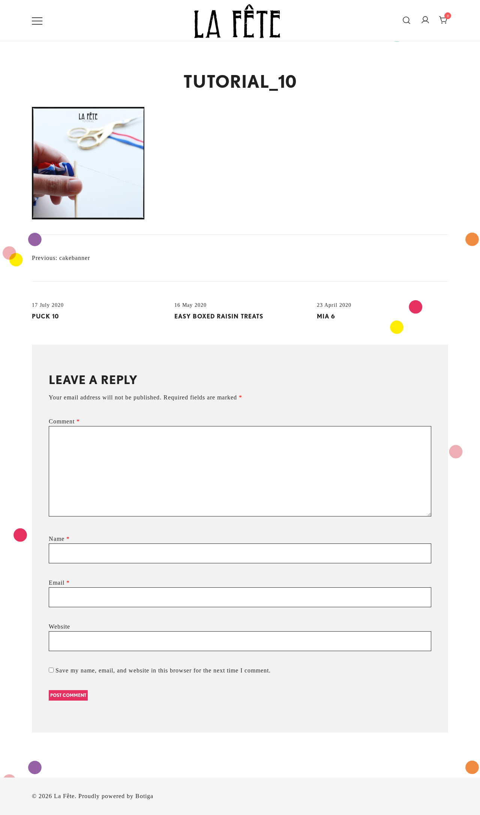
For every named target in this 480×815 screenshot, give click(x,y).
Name (59, 539)
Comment (64, 421)
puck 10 (45, 316)
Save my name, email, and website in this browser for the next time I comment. (163, 670)
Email (59, 582)
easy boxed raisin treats (218, 316)
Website (59, 626)
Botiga (144, 796)
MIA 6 (326, 316)
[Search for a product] (406, 21)
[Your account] (425, 20)
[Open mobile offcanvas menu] (37, 20)
